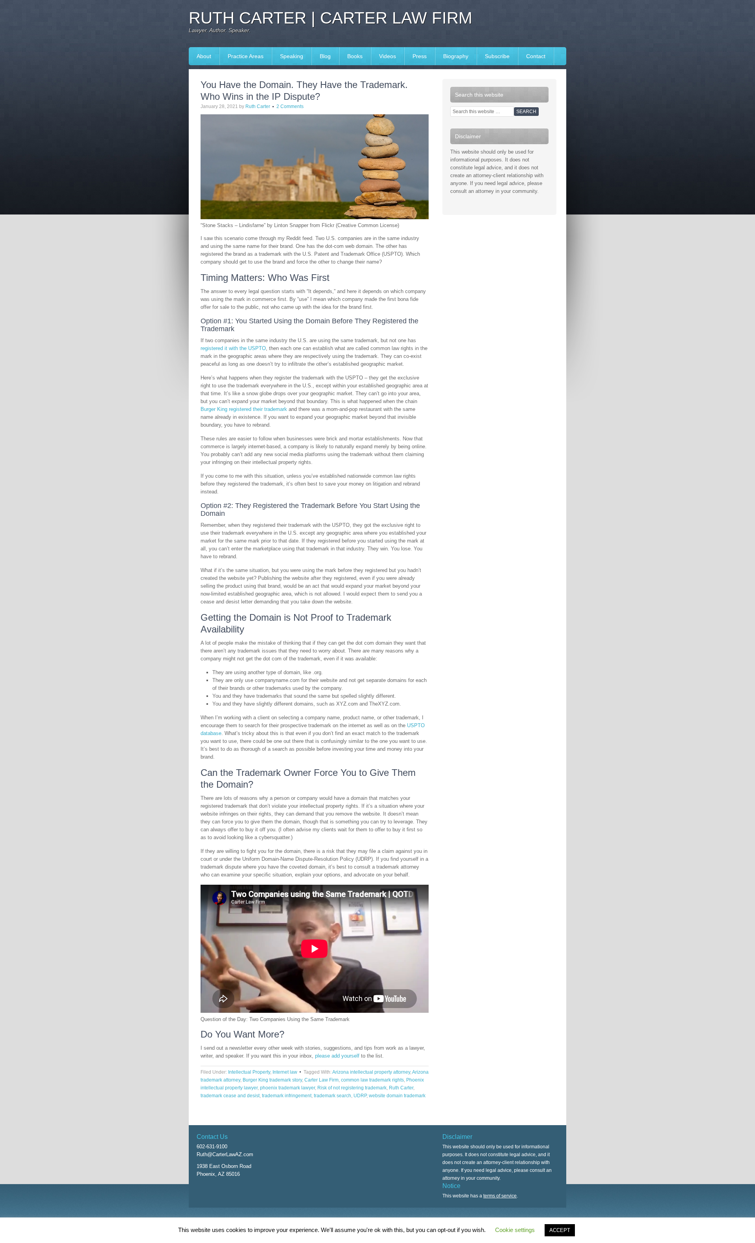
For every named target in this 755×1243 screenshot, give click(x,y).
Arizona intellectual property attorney (371, 1072)
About (204, 56)
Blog (325, 56)
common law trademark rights (372, 1080)
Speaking (287, 56)
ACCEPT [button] (559, 1230)
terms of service (500, 1196)
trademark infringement (286, 1095)
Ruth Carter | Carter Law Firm (330, 18)
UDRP (360, 1095)
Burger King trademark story (272, 1080)
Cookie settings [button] (515, 1229)
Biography (455, 56)
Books (351, 56)
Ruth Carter (257, 106)
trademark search (332, 1095)
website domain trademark (397, 1095)
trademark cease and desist (230, 1095)
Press (416, 56)
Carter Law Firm (321, 1080)
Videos (387, 56)
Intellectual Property (249, 1072)
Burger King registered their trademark (244, 409)
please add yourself (337, 1056)
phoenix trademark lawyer (287, 1088)
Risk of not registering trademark (352, 1088)
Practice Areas (245, 56)
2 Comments (290, 106)
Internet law (285, 1072)
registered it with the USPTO (233, 348)
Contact (535, 56)
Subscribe (497, 56)
